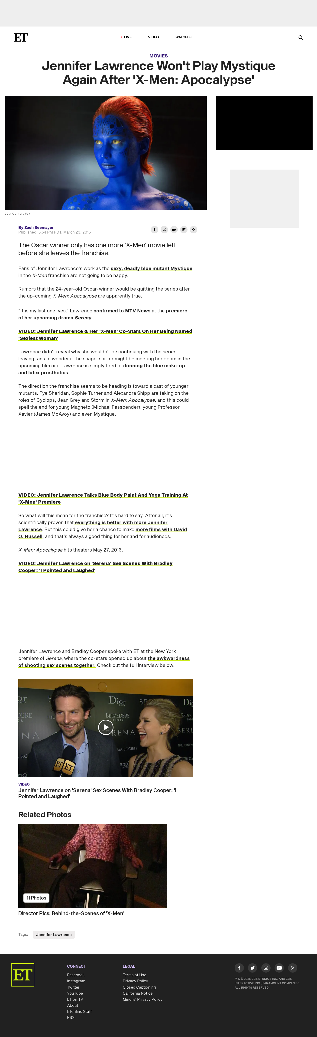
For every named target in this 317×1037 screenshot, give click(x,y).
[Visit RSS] (292, 968)
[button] (105, 727)
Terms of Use (134, 975)
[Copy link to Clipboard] (193, 230)
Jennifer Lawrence (54, 935)
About (72, 1005)
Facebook (76, 975)
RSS (71, 1017)
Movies (158, 56)
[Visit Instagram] (266, 968)
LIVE (128, 37)
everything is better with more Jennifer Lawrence (93, 526)
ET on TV (75, 999)
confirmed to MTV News (122, 311)
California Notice (137, 993)
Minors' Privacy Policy (142, 999)
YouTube (75, 993)
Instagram (76, 981)
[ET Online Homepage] (21, 37)
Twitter (73, 987)
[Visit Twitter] (252, 968)
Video (153, 37)
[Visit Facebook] (239, 968)
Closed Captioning (139, 987)
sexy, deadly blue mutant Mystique (151, 268)
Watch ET (184, 37)
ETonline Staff (79, 1011)
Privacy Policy (135, 981)
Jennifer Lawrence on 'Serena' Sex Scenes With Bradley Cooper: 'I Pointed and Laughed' (97, 793)
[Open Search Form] (300, 38)
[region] (264, 123)
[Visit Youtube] (279, 968)
